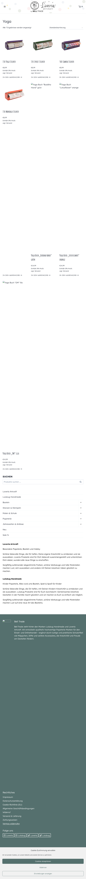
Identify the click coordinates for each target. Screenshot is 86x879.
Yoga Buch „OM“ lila (11, 453)
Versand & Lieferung (12, 816)
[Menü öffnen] (5, 6)
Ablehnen (43, 867)
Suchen (81, 482)
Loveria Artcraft (10, 491)
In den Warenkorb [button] (11, 77)
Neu (4, 529)
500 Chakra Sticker (66, 61)
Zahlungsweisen (10, 820)
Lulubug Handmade (12, 497)
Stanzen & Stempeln (12, 508)
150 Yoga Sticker (9, 61)
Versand (9, 73)
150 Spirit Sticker (38, 61)
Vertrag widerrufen (11, 823)
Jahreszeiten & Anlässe (13, 524)
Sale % (6, 535)
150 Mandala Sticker (11, 111)
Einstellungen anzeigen (43, 874)
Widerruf (6, 812)
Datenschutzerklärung (13, 801)
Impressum (8, 797)
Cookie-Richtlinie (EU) (12, 804)
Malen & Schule (10, 513)
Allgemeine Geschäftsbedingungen (18, 808)
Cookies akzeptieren (43, 861)
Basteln (6, 502)
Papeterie (7, 518)
